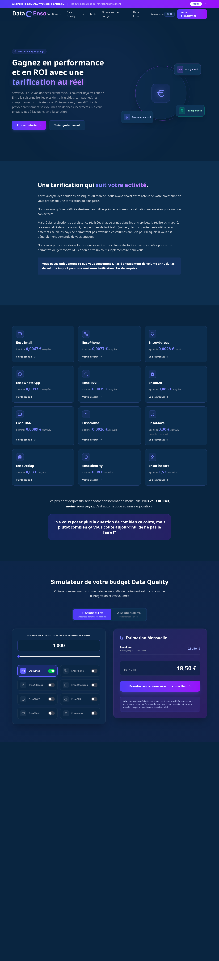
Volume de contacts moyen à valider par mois (58, 635)
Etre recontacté (27, 125)
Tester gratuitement (188, 14)
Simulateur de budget (110, 14)
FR (171, 14)
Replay (196, 3)
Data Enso (136, 14)
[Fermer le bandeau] (205, 3)
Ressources (157, 14)
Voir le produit (24, 356)
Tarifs (93, 14)
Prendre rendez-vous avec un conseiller (157, 686)
